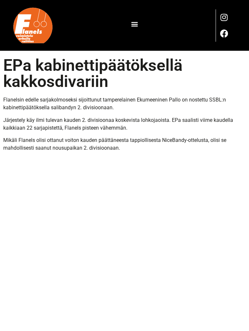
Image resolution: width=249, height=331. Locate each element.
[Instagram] (224, 17)
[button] (134, 23)
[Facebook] (224, 34)
